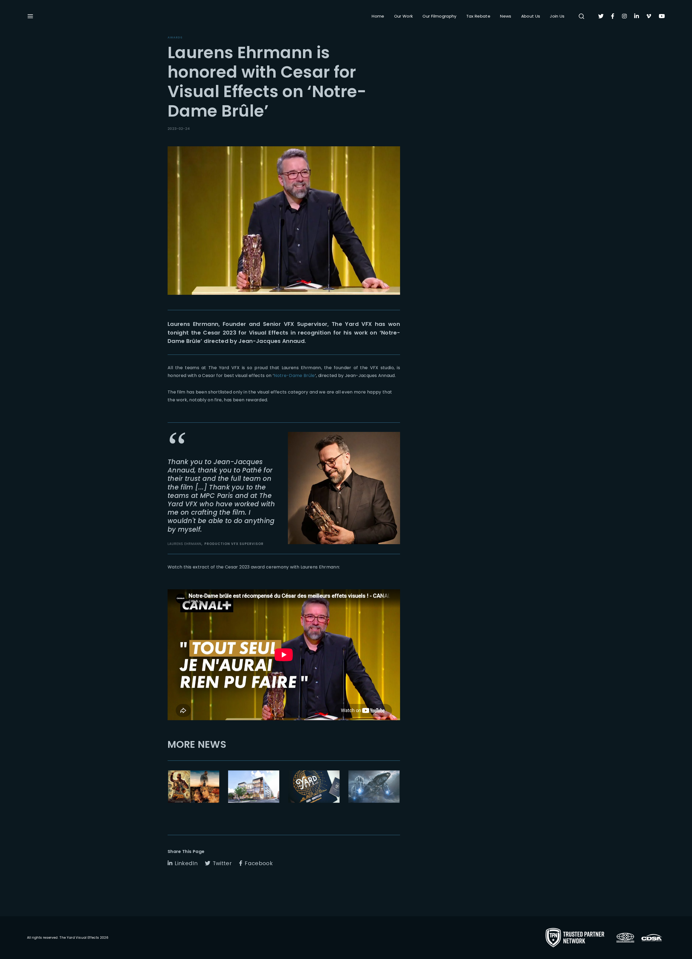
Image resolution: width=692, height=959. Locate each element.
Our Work (403, 16)
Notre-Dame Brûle (294, 375)
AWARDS (175, 37)
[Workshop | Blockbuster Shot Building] (374, 786)
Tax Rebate (478, 16)
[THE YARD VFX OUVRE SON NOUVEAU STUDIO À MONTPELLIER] (314, 786)
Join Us (557, 16)
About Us (530, 16)
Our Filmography (439, 16)
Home (378, 16)
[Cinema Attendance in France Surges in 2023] (194, 786)
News (505, 16)
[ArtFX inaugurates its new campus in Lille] (254, 786)
